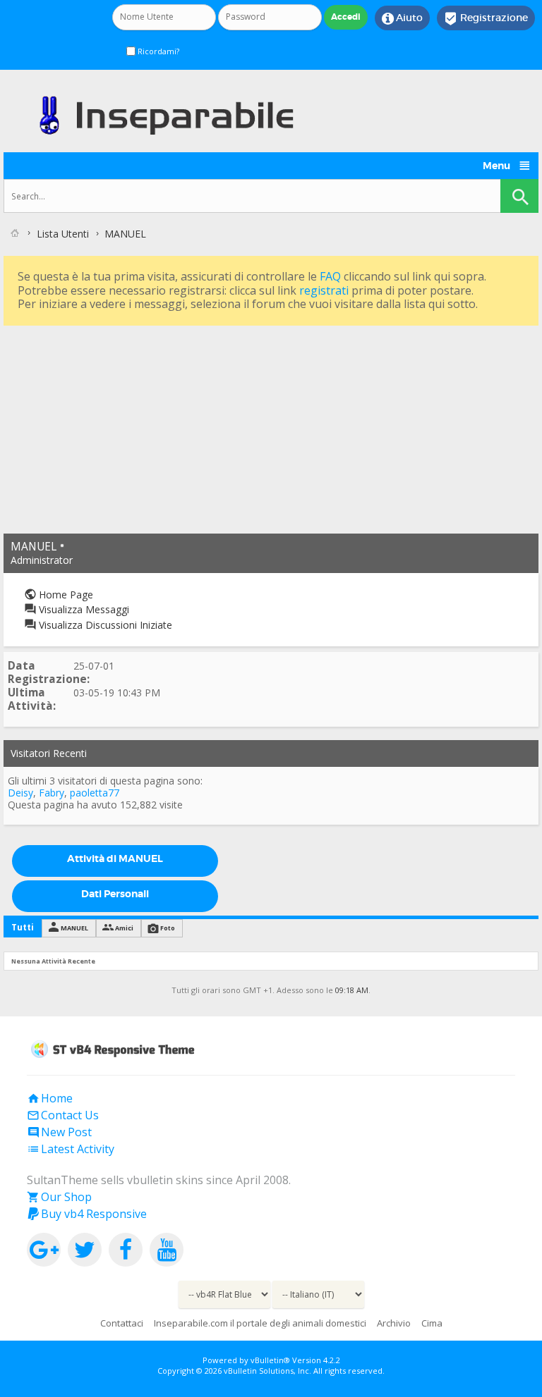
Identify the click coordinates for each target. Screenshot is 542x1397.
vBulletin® (270, 1360)
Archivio (394, 1323)
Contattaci (121, 1323)
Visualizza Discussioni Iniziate (104, 625)
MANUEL (74, 928)
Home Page (64, 594)
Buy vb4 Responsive (87, 1213)
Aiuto (402, 18)
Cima (431, 1323)
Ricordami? (157, 51)
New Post (59, 1132)
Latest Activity (70, 1149)
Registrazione (486, 18)
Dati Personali (115, 893)
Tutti (22, 927)
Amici (124, 928)
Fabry (51, 792)
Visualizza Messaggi (82, 609)
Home (50, 1098)
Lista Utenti (63, 233)
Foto (167, 928)
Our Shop (59, 1197)
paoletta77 (94, 792)
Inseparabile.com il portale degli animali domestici (260, 1323)
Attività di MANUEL (115, 858)
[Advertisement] (271, 428)
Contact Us (63, 1115)
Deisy (20, 792)
